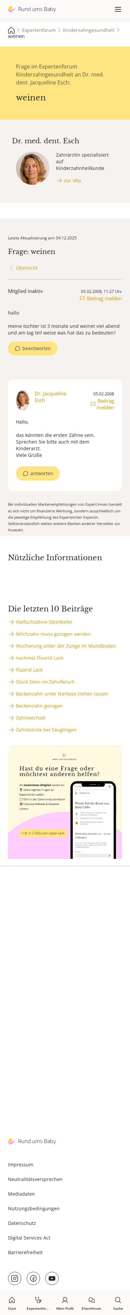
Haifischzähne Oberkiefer (44, 622)
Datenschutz (22, 1223)
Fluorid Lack (29, 670)
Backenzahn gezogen (39, 706)
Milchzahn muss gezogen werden (53, 634)
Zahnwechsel (30, 718)
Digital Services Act (29, 1238)
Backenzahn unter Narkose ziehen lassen (62, 694)
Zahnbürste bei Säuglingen (46, 729)
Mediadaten (21, 1194)
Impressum (20, 1164)
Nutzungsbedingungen (34, 1208)
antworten (41, 473)
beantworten (36, 348)
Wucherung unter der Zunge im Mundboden (66, 646)
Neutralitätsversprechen (35, 1179)
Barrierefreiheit (25, 1252)
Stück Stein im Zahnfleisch (45, 682)
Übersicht (27, 268)
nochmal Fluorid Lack (39, 658)
